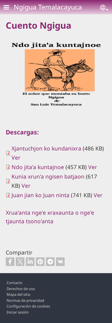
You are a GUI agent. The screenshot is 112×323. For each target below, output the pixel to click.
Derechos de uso (21, 288)
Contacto (14, 282)
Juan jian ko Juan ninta (40, 195)
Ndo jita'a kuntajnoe (37, 167)
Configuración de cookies (28, 306)
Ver (15, 157)
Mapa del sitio (18, 294)
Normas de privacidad (25, 300)
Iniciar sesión (18, 312)
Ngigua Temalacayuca (48, 6)
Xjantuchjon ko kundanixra (46, 148)
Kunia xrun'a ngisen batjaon (47, 176)
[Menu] (9, 8)
